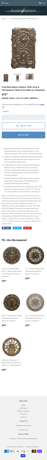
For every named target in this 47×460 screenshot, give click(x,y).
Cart (43, 3)
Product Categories (23, 411)
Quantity (6, 111)
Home (4, 18)
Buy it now (23, 135)
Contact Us (23, 414)
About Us (23, 417)
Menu (7, 3)
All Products (24, 408)
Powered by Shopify (32, 446)
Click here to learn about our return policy (23, 438)
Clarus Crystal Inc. (18, 446)
